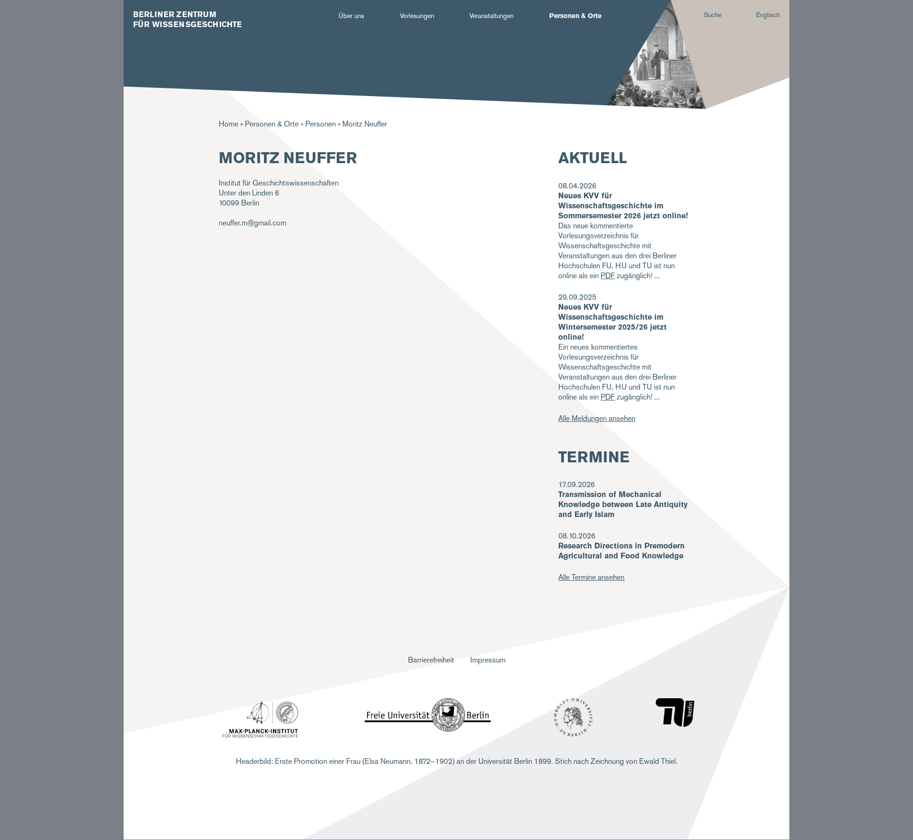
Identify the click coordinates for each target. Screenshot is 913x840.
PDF (608, 276)
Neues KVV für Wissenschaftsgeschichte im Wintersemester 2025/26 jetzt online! (612, 322)
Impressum (487, 660)
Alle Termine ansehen (591, 577)
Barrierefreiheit (431, 660)
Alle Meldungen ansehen (596, 418)
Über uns (351, 15)
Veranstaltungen (491, 15)
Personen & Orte (575, 15)
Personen (320, 124)
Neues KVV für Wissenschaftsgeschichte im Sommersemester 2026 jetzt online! (623, 206)
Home (228, 124)
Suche (712, 14)
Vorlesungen (417, 15)
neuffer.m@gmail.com (252, 223)
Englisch (768, 14)
